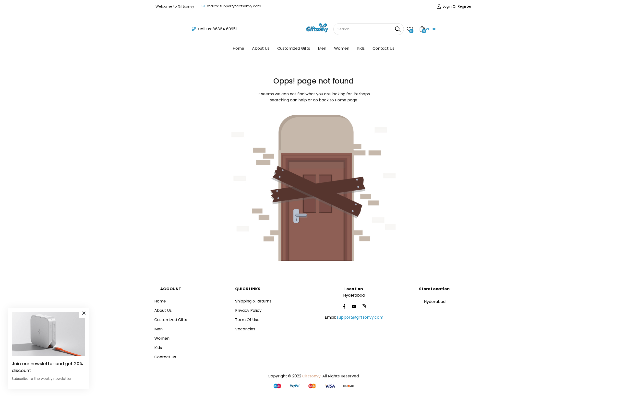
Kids (361, 48)
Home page (346, 100)
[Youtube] (354, 306)
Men (322, 48)
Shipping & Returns (253, 301)
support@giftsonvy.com (360, 317)
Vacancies (245, 329)
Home (238, 48)
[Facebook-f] (344, 306)
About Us (260, 48)
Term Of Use (247, 320)
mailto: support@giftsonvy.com (234, 6)
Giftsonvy (311, 376)
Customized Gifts (293, 48)
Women (341, 48)
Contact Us (383, 48)
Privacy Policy (248, 310)
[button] (427, 29)
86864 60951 (225, 29)
